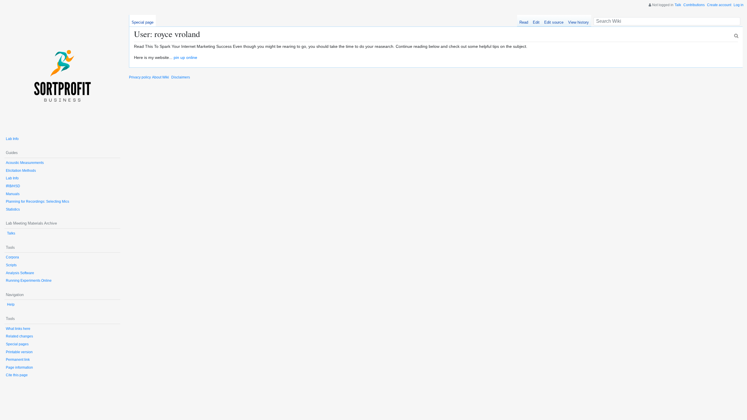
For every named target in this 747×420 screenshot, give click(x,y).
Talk (678, 5)
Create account (719, 5)
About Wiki (160, 77)
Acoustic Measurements (25, 163)
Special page (142, 22)
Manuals (13, 194)
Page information (19, 367)
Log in (738, 5)
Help (11, 304)
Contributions (694, 5)
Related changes (19, 336)
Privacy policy (140, 77)
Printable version (19, 352)
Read (523, 22)
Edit (536, 22)
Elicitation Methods (21, 171)
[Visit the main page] (62, 73)
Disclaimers (180, 77)
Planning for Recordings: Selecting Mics (37, 202)
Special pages (17, 344)
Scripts (11, 265)
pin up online (185, 57)
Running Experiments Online (29, 281)
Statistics (13, 209)
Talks (11, 233)
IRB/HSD (13, 186)
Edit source (553, 22)
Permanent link (18, 360)
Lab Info (12, 139)
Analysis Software (20, 273)
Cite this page (17, 375)
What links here (18, 329)
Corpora (12, 257)
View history (578, 22)
